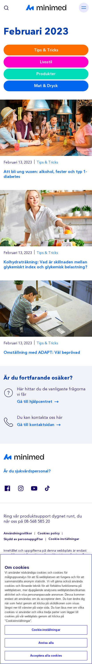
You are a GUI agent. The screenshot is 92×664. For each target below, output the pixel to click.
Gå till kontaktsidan (35, 425)
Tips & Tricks (46, 50)
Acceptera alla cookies (46, 655)
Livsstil (46, 62)
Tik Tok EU (47, 488)
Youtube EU (34, 488)
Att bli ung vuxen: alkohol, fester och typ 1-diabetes (45, 174)
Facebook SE (7, 488)
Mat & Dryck (46, 85)
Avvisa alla (46, 642)
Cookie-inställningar (63, 539)
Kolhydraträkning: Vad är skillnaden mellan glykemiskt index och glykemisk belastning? (45, 265)
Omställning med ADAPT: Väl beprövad (42, 352)
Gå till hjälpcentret (34, 401)
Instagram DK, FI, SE (20, 488)
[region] (46, 609)
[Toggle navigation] (84, 8)
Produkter (46, 73)
